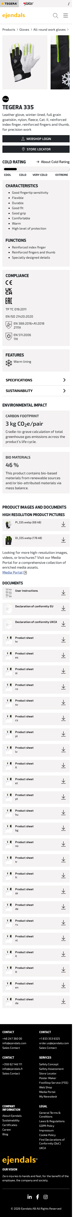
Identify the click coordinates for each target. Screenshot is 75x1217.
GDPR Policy (46, 1125)
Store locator (39, 149)
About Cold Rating (55, 161)
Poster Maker (47, 1078)
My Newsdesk (48, 1096)
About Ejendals (12, 1115)
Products (8, 29)
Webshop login (38, 139)
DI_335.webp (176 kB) (28, 538)
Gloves (24, 29)
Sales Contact (11, 1047)
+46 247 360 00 (12, 1038)
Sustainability (19, 390)
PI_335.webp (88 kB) (28, 522)
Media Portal (12, 572)
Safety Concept (48, 1064)
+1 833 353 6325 (49, 1038)
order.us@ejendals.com (54, 1043)
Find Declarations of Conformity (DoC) (52, 1141)
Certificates (9, 1125)
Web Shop (45, 1087)
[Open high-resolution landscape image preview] (24, 62)
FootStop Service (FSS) (53, 1082)
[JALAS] (28, 3)
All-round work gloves (49, 29)
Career (6, 1129)
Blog (5, 1134)
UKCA (42, 1148)
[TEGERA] (9, 3)
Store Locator (48, 1073)
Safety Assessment (51, 1068)
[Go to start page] (13, 15)
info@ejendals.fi (12, 1068)
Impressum (46, 1130)
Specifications (19, 380)
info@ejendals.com (14, 1043)
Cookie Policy (47, 1135)
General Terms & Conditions (50, 1114)
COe (5, 99)
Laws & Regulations (52, 1121)
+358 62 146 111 (12, 1064)
